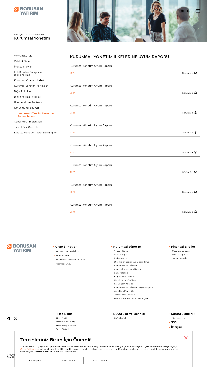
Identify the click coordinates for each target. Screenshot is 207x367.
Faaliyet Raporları (180, 258)
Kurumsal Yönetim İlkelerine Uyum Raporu (36, 115)
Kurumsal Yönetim (35, 34)
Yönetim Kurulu (23, 55)
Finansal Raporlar (180, 254)
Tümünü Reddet (68, 360)
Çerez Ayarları (35, 360)
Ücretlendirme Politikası (28, 102)
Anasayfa (18, 34)
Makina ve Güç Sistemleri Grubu (70, 259)
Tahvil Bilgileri (62, 329)
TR (182, 11)
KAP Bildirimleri (121, 318)
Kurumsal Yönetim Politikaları (31, 86)
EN (188, 11)
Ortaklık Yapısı (22, 61)
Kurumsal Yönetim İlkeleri (29, 80)
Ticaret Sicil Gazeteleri (27, 127)
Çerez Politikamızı (29, 349)
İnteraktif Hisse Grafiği (66, 322)
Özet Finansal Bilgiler (181, 251)
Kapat (186, 337)
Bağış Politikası (23, 91)
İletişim (176, 327)
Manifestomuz (178, 318)
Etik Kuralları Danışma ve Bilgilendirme (28, 73)
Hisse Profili (61, 318)
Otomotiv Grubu (63, 264)
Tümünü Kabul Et (100, 360)
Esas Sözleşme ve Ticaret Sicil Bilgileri (35, 132)
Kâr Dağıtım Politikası (26, 107)
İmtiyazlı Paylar (23, 66)
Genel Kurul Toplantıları (28, 121)
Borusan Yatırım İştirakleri (67, 251)
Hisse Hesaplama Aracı (66, 325)
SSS (174, 322)
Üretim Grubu (62, 255)
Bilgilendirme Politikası (27, 96)
